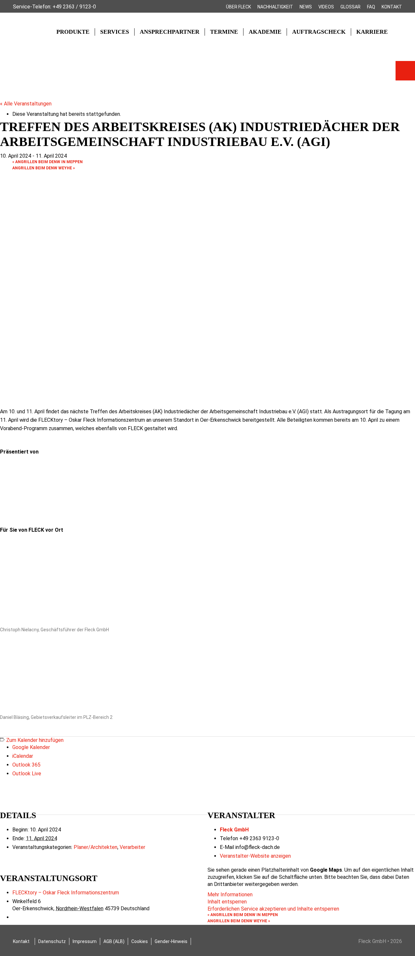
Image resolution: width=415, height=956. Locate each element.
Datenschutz (52, 941)
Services (114, 32)
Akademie (265, 32)
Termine (224, 32)
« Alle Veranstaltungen (26, 104)
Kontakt (392, 6)
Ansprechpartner (169, 32)
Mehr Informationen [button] (230, 894)
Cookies (139, 941)
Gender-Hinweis (171, 941)
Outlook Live (26, 773)
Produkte (72, 32)
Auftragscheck (319, 32)
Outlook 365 (26, 765)
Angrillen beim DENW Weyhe (43, 168)
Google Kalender (31, 747)
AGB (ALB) (113, 941)
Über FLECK (238, 6)
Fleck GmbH (234, 830)
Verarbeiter (132, 847)
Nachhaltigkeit (275, 6)
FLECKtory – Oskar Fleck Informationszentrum (65, 892)
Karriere (372, 32)
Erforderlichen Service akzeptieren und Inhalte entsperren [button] (273, 909)
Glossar (350, 6)
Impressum (85, 941)
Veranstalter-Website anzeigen (255, 856)
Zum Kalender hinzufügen (35, 740)
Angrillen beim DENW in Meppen (47, 162)
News (306, 6)
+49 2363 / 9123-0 (74, 7)
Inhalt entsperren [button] (227, 902)
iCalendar (22, 756)
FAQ (371, 6)
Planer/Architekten (95, 847)
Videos (326, 6)
